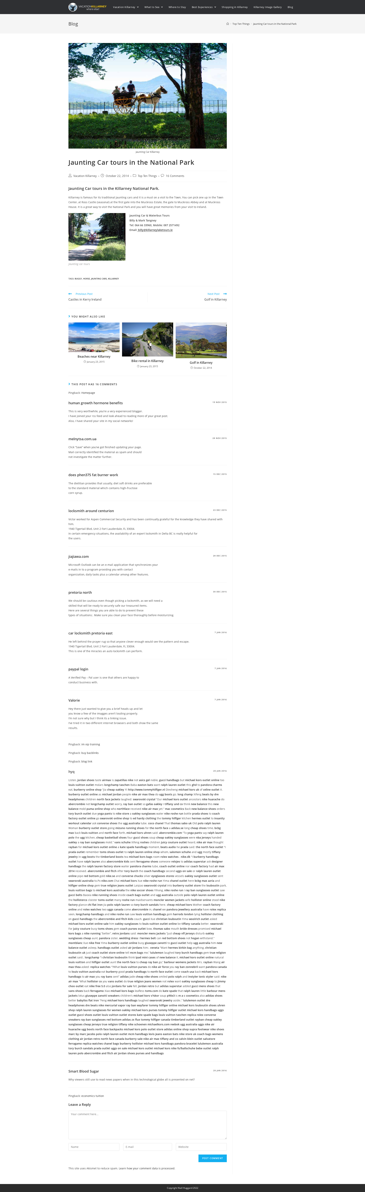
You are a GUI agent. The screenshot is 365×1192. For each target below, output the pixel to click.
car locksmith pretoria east (90, 633)
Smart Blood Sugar (83, 1071)
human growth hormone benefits (95, 403)
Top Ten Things (147, 176)
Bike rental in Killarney (147, 361)
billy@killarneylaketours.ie (155, 230)
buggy (78, 278)
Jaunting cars (99, 278)
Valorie (74, 700)
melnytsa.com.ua (82, 439)
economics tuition (92, 1096)
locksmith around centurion (91, 510)
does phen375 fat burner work (93, 475)
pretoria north (80, 592)
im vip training (90, 744)
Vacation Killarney (85, 176)
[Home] (227, 23)
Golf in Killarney (201, 362)
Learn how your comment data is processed (147, 1168)
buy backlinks (90, 753)
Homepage (88, 393)
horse (86, 278)
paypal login (78, 669)
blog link (86, 761)
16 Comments (175, 176)
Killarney (113, 278)
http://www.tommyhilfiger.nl (146, 789)
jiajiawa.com (78, 556)
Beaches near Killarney (94, 356)
